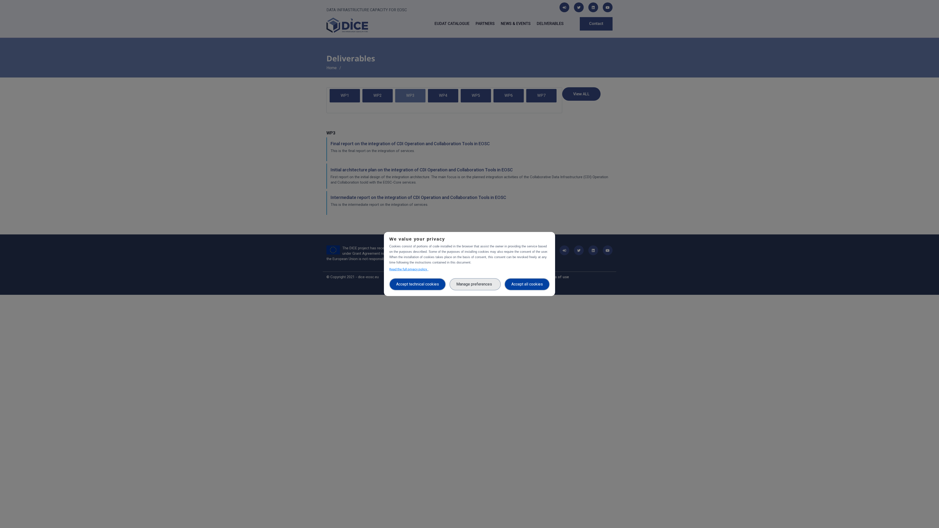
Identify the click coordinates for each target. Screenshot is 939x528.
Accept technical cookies (417, 284)
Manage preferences (475, 284)
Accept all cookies (527, 284)
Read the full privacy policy (408, 269)
